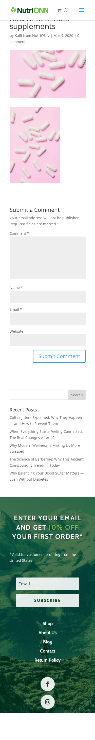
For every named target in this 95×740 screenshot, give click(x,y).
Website (16, 331)
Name (16, 287)
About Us (48, 632)
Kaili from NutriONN (32, 35)
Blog (47, 642)
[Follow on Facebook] (48, 684)
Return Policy (47, 660)
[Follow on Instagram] (48, 702)
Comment (19, 233)
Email (16, 309)
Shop (48, 623)
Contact (47, 651)
